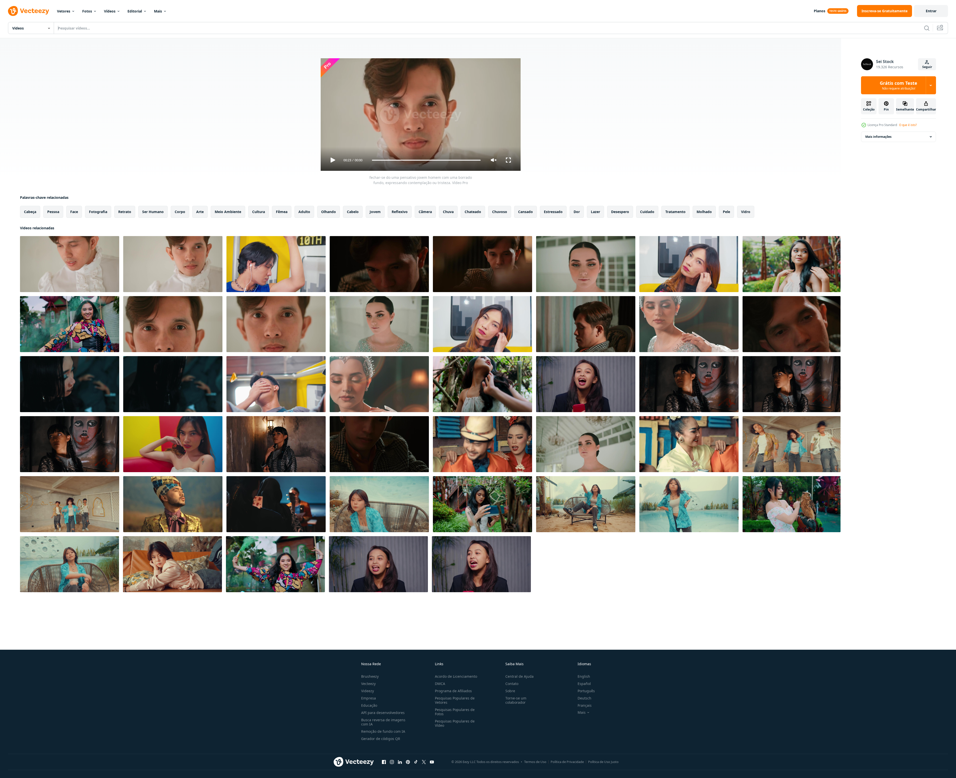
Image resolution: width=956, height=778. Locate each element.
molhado (704, 211)
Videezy (367, 690)
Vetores (63, 11)
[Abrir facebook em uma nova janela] (384, 762)
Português (586, 690)
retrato (124, 211)
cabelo (353, 211)
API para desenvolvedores (383, 712)
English (584, 676)
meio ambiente (228, 211)
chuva (448, 211)
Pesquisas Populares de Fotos (455, 711)
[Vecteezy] (28, 11)
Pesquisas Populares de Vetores (455, 700)
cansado (525, 211)
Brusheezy (370, 676)
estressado (553, 211)
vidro (745, 211)
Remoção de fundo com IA (383, 731)
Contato (511, 683)
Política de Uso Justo (603, 761)
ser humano (153, 211)
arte (200, 211)
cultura (258, 211)
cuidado (647, 211)
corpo (180, 211)
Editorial (134, 11)
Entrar (931, 11)
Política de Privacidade (567, 761)
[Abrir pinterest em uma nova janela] (408, 762)
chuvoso (499, 211)
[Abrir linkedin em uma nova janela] (400, 762)
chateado (473, 211)
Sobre (510, 690)
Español (584, 683)
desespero (620, 211)
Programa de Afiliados (453, 690)
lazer (595, 211)
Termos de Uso (535, 761)
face (74, 211)
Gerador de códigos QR (380, 738)
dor (577, 211)
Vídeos (109, 11)
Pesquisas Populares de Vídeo (455, 723)
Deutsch (584, 698)
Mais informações (878, 137)
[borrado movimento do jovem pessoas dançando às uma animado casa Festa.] (792, 444)
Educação (369, 705)
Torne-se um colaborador (515, 700)
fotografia (98, 211)
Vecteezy (368, 683)
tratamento (675, 211)
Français (585, 705)
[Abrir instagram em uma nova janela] (392, 762)
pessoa (53, 211)
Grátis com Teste (898, 85)
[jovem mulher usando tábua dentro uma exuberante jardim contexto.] (482, 504)
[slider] (426, 160)
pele (726, 211)
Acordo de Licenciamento (456, 676)
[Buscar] (927, 28)
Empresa (368, 698)
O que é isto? (908, 125)
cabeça (30, 211)
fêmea (281, 211)
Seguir (927, 67)
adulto (304, 211)
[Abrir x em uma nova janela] (424, 762)
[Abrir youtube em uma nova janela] (432, 762)
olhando (328, 211)
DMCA (440, 683)
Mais (158, 11)
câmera (425, 211)
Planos (819, 11)
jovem (375, 211)
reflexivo (400, 211)
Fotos (87, 11)
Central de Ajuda (519, 676)
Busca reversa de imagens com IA (383, 721)
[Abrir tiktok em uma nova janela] (416, 762)
